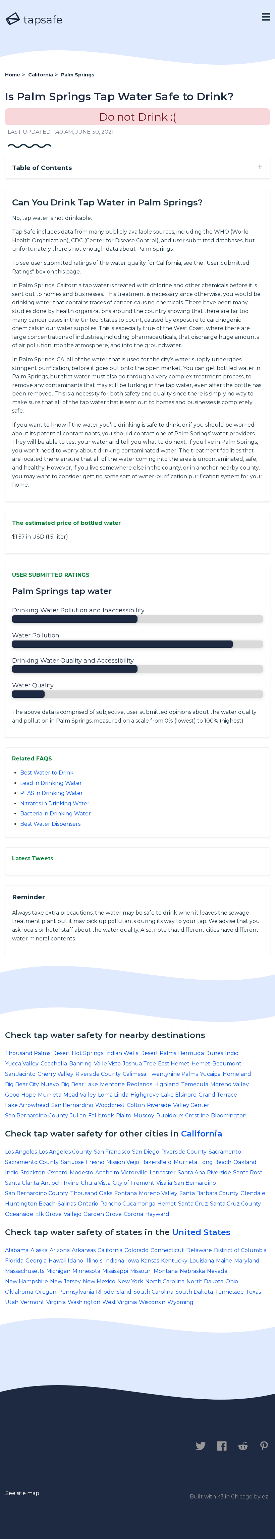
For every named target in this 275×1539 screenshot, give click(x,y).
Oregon (45, 1292)
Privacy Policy (79, 1447)
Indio (231, 1053)
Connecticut (167, 1250)
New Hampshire (26, 1281)
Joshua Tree (139, 1063)
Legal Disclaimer (145, 1447)
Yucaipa (210, 1074)
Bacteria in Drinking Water (55, 813)
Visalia (164, 1183)
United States (201, 1232)
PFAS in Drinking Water (51, 793)
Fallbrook (101, 1115)
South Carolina (153, 1292)
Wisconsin (152, 1302)
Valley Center (191, 1105)
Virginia (56, 1302)
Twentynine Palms (173, 1074)
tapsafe (41, 19)
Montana (166, 1271)
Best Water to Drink (46, 773)
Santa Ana (191, 1172)
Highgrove (144, 1095)
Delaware (199, 1250)
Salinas (67, 1204)
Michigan (58, 1271)
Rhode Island (113, 1292)
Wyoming (180, 1302)
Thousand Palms (27, 1053)
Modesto (81, 1172)
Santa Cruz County (235, 1204)
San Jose (72, 1162)
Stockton (32, 1172)
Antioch (51, 1183)
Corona (133, 1214)
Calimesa (134, 1074)
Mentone (112, 1084)
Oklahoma (19, 1292)
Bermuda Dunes (200, 1053)
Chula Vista (96, 1183)
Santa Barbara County (208, 1193)
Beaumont (226, 1063)
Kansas (150, 1260)
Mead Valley (79, 1095)
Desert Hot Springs (77, 1053)
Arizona (60, 1250)
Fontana (125, 1193)
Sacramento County (32, 1162)
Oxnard (57, 1172)
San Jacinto (20, 1074)
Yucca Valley (22, 1063)
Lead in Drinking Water (51, 783)
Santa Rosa (248, 1172)
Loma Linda (113, 1095)
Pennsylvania (76, 1292)
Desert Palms (158, 1053)
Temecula (194, 1084)
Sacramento (225, 1152)
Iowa (132, 1260)
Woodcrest (110, 1105)
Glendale (252, 1193)
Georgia (36, 1260)
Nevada (217, 1271)
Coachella (54, 1063)
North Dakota (204, 1281)
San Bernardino (72, 1105)
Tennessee (229, 1292)
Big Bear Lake (79, 1084)
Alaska (39, 1250)
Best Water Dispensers (50, 824)
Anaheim (107, 1172)
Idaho (75, 1260)
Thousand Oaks (91, 1193)
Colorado (136, 1250)
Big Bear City (22, 1084)
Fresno (95, 1162)
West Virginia (119, 1302)
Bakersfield (156, 1162)
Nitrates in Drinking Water (55, 803)
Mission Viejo (122, 1162)
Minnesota (86, 1271)
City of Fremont (133, 1183)
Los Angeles (21, 1152)
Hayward (157, 1214)
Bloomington (228, 1115)
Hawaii (57, 1260)
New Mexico (99, 1281)
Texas (253, 1292)
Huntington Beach (30, 1204)
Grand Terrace (218, 1095)
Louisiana (201, 1260)
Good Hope (20, 1095)
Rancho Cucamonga (127, 1204)
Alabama (17, 1250)
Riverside (159, 1105)
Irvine (71, 1183)
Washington (84, 1302)
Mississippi (115, 1271)
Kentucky (174, 1260)
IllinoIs (93, 1260)
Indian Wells (121, 1053)
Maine (224, 1260)
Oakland (245, 1162)
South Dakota (194, 1292)
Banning (80, 1063)
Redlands (139, 1084)
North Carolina (164, 1281)
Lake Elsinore (179, 1095)
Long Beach (215, 1162)
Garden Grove (103, 1214)
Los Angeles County (65, 1152)
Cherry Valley (55, 1074)
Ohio (231, 1281)
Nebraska (192, 1271)
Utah (11, 1302)
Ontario (88, 1204)
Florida (14, 1260)
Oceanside (19, 1214)
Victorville (134, 1172)
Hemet (200, 1063)
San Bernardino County (36, 1115)
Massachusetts (24, 1271)
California (201, 1133)
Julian (78, 1115)
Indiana (114, 1260)
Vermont (32, 1302)
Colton (136, 1105)
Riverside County (98, 1074)
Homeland (237, 1074)
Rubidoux (169, 1115)
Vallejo (72, 1214)
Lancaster (163, 1172)
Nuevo (50, 1084)
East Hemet (173, 1063)
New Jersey (65, 1281)
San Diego (145, 1152)
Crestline (197, 1115)
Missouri (141, 1271)
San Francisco (112, 1152)
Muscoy (143, 1115)
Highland (166, 1084)
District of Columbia (240, 1250)
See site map (22, 1493)
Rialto (123, 1115)
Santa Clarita (22, 1183)
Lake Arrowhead (27, 1105)
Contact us (24, 1447)
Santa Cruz (193, 1204)
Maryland (247, 1260)
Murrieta (49, 1095)
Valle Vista (107, 1063)
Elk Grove (48, 1214)
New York (130, 1281)
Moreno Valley (229, 1084)
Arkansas (84, 1250)
